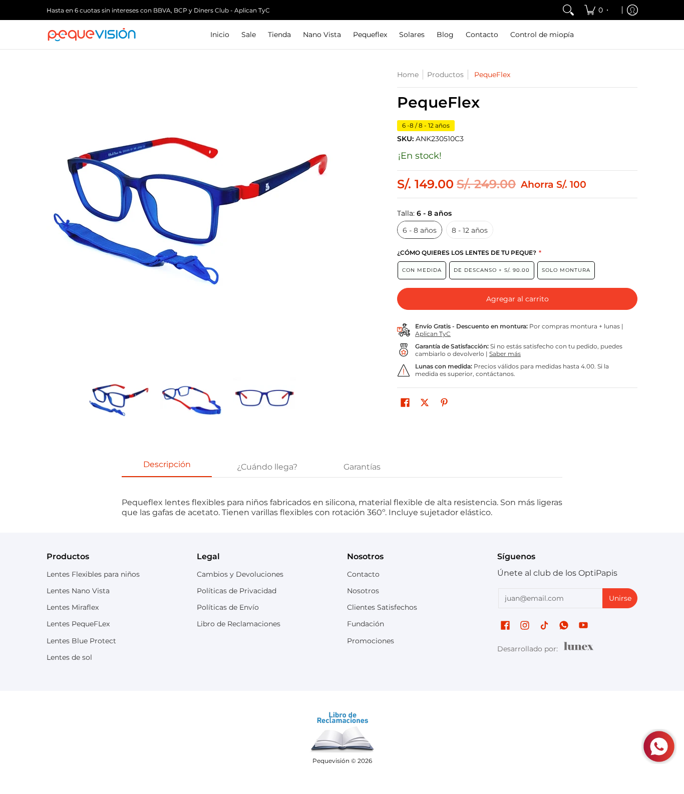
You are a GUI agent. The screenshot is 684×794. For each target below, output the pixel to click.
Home (408, 74)
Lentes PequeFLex (78, 623)
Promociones (370, 640)
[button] (405, 403)
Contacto (363, 574)
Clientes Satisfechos (382, 607)
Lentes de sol (69, 657)
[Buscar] (568, 10)
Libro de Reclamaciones (238, 623)
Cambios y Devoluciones (240, 574)
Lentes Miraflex (73, 607)
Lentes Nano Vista (78, 590)
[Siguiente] (330, 215)
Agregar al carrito (517, 298)
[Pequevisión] (92, 34)
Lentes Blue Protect (81, 640)
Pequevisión (331, 760)
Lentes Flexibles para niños (93, 574)
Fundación (365, 623)
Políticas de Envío (228, 607)
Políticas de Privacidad (236, 590)
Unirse (620, 598)
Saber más (505, 353)
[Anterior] (54, 215)
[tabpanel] (342, 502)
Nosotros (363, 590)
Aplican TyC (433, 333)
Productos (445, 74)
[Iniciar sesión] (632, 10)
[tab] (167, 467)
